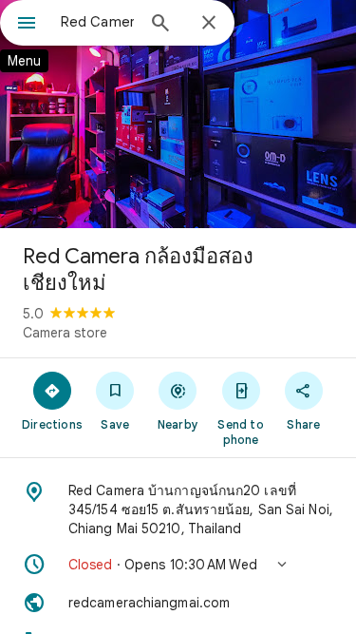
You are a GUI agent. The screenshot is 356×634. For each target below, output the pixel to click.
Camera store (65, 332)
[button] (178, 565)
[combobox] (97, 21)
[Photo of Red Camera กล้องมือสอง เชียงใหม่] (178, 114)
